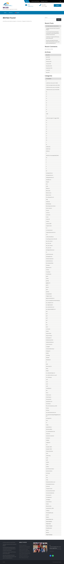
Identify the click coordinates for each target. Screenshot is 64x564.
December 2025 (49, 65)
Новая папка (48, 523)
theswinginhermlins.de (50, 484)
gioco (47, 289)
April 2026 (48, 57)
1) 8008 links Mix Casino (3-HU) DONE (52, 87)
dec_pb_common (49, 245)
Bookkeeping (48, 203)
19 (46, 111)
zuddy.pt (47, 510)
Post (47, 420)
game (47, 276)
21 (46, 122)
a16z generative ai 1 (49, 175)
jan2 (47, 313)
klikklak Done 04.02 (49, 340)
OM (46, 390)
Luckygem (48, 346)
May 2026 (48, 54)
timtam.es (48, 486)
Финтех (47, 532)
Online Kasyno (48, 397)
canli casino (48, 214)
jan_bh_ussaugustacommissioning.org (53, 300)
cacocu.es (48, 212)
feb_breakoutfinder (49, 263)
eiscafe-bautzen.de (49, 254)
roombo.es (48, 438)
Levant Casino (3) (49, 344)
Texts (47, 479)
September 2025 (49, 68)
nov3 (47, 381)
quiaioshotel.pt (49, 427)
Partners (47, 410)
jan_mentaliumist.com (50, 307)
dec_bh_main (48, 243)
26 (46, 133)
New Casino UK (49, 366)
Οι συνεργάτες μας (49, 512)
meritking (48, 355)
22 (46, 124)
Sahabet (47, 440)
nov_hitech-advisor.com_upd (51, 375)
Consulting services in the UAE (51, 239)
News (47, 368)
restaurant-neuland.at (50, 435)
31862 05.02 (48, 146)
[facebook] (60, 1)
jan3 (47, 315)
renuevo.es (48, 433)
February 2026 (48, 61)
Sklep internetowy (49, 451)
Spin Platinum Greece (50, 468)
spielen (47, 466)
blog (47, 199)
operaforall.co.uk (49, 401)
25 (46, 131)
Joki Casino (48, 329)
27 (46, 135)
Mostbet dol (48, 359)
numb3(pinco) (48, 388)
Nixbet (47, 370)
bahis (47, 186)
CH (46, 228)
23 (46, 126)
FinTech (47, 269)
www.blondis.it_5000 (50, 508)
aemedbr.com (48, 179)
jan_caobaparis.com (49, 302)
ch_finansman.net (49, 230)
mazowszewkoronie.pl (50, 348)
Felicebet (48, 265)
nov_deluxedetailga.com (50, 373)
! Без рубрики (48, 78)
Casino (47, 217)
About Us (10, 12)
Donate (57, 5)
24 (46, 129)
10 (46, 91)
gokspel (47, 291)
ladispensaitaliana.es (50, 342)
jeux (47, 324)
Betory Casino (48, 195)
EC (46, 252)
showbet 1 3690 (49, 446)
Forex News (48, 271)
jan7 (47, 320)
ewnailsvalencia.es (49, 260)
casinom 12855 (48, 223)
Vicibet (47, 503)
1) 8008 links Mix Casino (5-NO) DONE (52, 89)
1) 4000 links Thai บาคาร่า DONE (52, 83)
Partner (47, 408)
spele (47, 457)
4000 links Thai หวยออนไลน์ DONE (52, 155)
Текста (47, 530)
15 (46, 102)
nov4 (47, 383)
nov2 (47, 379)
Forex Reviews (48, 274)
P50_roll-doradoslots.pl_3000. (51, 405)
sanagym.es (48, 442)
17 (46, 107)
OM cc (47, 392)
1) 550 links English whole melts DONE (53, 85)
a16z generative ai (49, 173)
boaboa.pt (48, 201)
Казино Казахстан (49, 519)
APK (47, 184)
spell (47, 460)
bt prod (47, 210)
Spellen (47, 462)
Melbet (47, 353)
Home (5, 12)
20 (46, 120)
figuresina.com (48, 267)
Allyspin (47, 181)
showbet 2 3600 (49, 449)
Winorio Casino (48, 506)
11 (46, 94)
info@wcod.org (30, 6)
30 (46, 144)
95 (46, 170)
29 (46, 140)
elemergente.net (49, 256)
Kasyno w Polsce (49, 335)
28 (46, 137)
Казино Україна (49, 521)
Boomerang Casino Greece (50, 206)
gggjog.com (48, 282)
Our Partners (48, 403)
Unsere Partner (49, 501)
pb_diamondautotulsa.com (51, 412)
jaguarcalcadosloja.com (50, 298)
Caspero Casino (49, 225)
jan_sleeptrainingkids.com (51, 309)
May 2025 (47, 72)
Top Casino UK (48, 495)
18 (46, 109)
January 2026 (48, 63)
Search (46, 17)
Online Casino (48, 394)
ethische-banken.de (49, 258)
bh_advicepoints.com (50, 197)
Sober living (48, 455)
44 (46, 157)
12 (46, 96)
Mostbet (47, 357)
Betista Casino (48, 192)
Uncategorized (49, 497)
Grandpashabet (49, 293)
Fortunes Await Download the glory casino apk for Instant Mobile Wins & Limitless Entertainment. (52, 33)
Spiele (47, 464)
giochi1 (47, 287)
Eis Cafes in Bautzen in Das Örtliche (52, 26)
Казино (47, 517)
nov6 (47, 386)
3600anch (48, 151)
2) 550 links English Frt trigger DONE (52, 118)
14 (46, 100)
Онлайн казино (49, 528)
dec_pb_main (48, 247)
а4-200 (47, 514)
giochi (47, 285)
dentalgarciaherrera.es (50, 250)
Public (47, 424)
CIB (46, 234)
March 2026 (48, 59)
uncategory (48, 499)
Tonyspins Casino (49, 488)
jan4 (47, 318)
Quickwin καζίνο (49, 429)
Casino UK (48, 219)
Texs (47, 477)
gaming (47, 280)
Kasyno (47, 331)
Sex (46, 444)
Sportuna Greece (49, 471)
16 (46, 105)
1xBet (47, 113)
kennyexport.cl (49, 337)
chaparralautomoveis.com (50, 232)
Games (47, 278)
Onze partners (48, 399)
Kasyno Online (48, 333)
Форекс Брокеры (49, 534)
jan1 (47, 311)
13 (46, 98)
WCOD (6, 7)
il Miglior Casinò (49, 296)
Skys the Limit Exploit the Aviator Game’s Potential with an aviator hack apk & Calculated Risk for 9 (53, 42)
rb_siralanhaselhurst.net (50, 431)
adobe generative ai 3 (50, 177)
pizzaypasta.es (48, 418)
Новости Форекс (49, 525)
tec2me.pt (48, 473)
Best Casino (48, 190)
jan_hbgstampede (49, 304)
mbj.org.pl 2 (48, 351)
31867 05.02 (48, 148)
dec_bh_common (49, 241)
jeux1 (47, 326)
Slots (47, 453)
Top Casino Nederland (50, 493)
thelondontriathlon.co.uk (50, 482)
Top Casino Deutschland (50, 490)
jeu (46, 322)
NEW (47, 364)
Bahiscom (48, 188)
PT (46, 422)
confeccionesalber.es (50, 236)
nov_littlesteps (49, 377)
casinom (47, 221)
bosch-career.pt (49, 208)
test (47, 475)
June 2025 (48, 70)
